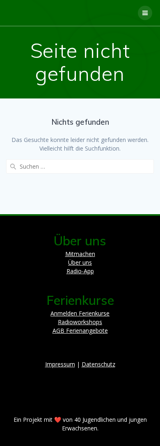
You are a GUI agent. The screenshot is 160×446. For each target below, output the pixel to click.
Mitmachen (80, 254)
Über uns (80, 262)
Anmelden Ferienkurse (80, 313)
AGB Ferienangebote (80, 330)
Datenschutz (98, 364)
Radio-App (80, 271)
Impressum (60, 364)
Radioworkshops (80, 322)
